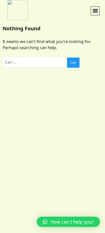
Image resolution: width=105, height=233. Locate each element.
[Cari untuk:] (35, 62)
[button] (95, 10)
